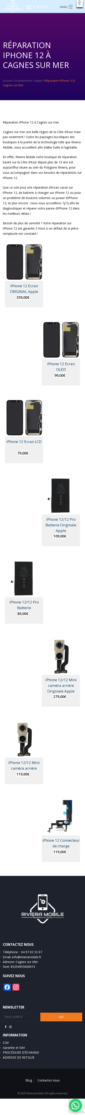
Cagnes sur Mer (27, 962)
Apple (38, 81)
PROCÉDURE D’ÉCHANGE (21, 1052)
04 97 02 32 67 (31, 952)
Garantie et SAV (14, 1048)
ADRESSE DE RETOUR (18, 1057)
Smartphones (23, 81)
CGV (6, 1043)
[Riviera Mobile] (11, 6)
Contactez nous (48, 1080)
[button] (79, 3)
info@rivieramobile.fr (26, 957)
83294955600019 (23, 967)
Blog (29, 1080)
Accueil (7, 81)
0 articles (40, 6)
